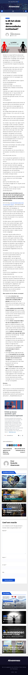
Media (5, 494)
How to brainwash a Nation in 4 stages (13, 511)
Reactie (4, 530)
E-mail (4, 564)
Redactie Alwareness (15, 34)
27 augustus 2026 (9, 606)
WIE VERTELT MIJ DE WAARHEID (11, 618)
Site (3, 572)
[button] (23, 11)
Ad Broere (6, 645)
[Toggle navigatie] (13, 11)
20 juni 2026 (8, 636)
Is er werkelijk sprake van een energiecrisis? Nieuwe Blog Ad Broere (13, 649)
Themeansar (15, 668)
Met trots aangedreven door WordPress (10, 667)
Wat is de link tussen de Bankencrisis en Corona (20, 450)
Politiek (7, 18)
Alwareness (14, 6)
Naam (4, 557)
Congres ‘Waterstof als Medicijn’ (12, 604)
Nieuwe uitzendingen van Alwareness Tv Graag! (13, 633)
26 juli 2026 (8, 621)
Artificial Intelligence (8, 601)
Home (12, 672)
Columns (5, 508)
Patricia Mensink (20, 606)
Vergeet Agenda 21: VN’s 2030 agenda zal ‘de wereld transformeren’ (13, 483)
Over (16, 672)
